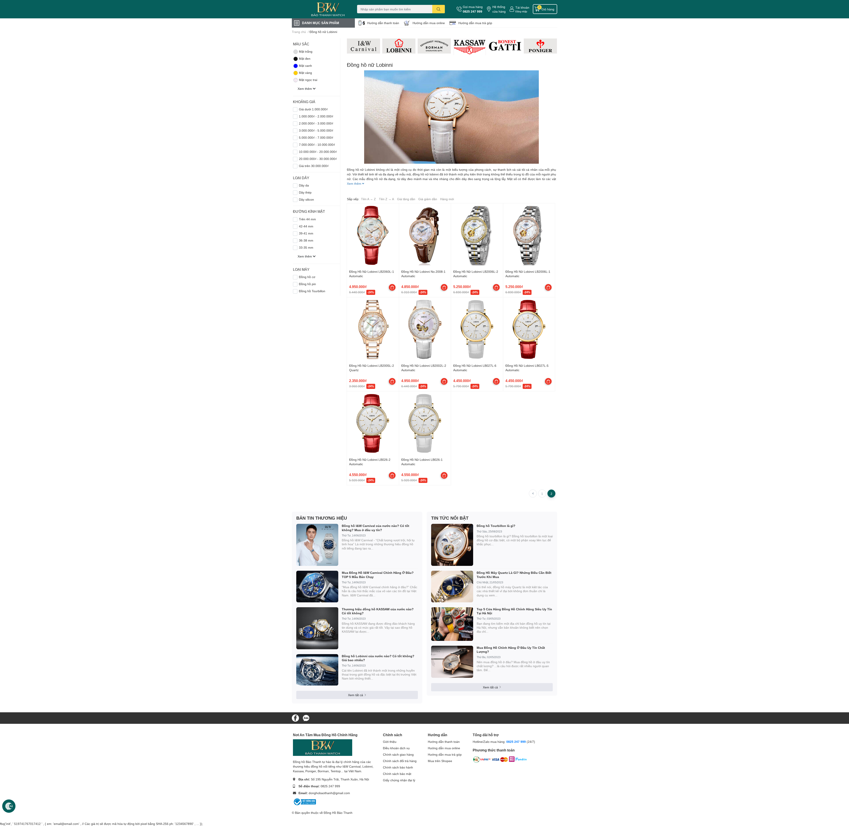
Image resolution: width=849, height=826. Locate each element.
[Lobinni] (398, 46)
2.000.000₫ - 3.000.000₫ (316, 123)
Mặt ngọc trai (308, 80)
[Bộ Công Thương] (304, 801)
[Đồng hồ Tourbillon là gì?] (452, 545)
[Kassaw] (469, 46)
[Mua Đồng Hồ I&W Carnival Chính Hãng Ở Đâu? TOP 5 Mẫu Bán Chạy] (317, 586)
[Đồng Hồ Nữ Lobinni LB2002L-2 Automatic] (425, 329)
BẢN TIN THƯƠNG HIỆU (321, 518)
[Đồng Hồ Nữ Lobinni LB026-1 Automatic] (425, 423)
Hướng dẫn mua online (429, 23)
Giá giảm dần (427, 199)
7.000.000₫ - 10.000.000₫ (317, 144)
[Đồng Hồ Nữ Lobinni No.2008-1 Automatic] (425, 235)
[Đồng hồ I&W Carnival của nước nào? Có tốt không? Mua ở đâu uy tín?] (317, 545)
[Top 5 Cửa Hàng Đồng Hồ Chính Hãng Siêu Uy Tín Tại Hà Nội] (452, 624)
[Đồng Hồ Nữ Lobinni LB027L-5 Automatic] (529, 329)
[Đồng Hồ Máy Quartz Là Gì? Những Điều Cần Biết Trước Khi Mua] (452, 586)
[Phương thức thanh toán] (500, 760)
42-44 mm (306, 226)
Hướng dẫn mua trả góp (475, 23)
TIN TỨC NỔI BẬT (449, 518)
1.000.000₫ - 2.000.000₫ (316, 116)
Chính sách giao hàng (398, 754)
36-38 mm (306, 240)
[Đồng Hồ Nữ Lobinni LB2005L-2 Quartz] (373, 329)
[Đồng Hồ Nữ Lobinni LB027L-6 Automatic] (477, 329)
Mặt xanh (305, 65)
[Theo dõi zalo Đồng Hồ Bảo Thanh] (306, 718)
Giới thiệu (389, 741)
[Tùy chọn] (392, 287)
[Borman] (434, 46)
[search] (438, 9)
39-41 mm (306, 233)
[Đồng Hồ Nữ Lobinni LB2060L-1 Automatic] (373, 235)
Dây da (304, 185)
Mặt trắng (305, 51)
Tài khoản (522, 7)
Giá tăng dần (406, 199)
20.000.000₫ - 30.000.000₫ (318, 159)
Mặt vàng (305, 73)
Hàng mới (447, 199)
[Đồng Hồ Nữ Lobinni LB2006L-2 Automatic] (477, 235)
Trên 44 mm (307, 219)
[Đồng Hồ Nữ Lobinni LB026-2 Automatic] (373, 423)
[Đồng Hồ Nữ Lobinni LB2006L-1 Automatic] (529, 235)
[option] (363, 46)
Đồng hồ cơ (307, 277)
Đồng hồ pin (307, 284)
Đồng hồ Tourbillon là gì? (496, 526)
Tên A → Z (368, 199)
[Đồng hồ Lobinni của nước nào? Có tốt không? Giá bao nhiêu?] (317, 670)
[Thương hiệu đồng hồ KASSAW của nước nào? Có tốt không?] (317, 628)
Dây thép (305, 192)
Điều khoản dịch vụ (396, 748)
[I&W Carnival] (363, 46)
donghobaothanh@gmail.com (329, 793)
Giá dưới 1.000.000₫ (313, 109)
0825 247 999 (472, 11)
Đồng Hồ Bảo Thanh (338, 812)
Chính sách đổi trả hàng (400, 761)
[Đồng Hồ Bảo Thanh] (319, 9)
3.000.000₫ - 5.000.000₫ (316, 130)
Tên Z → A (386, 199)
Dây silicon (306, 199)
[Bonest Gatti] (505, 45)
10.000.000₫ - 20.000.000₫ (318, 152)
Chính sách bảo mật (397, 774)
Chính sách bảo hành (398, 767)
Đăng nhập (521, 11)
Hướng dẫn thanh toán (383, 23)
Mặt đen (304, 58)
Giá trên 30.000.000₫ (314, 166)
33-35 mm (306, 247)
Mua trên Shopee (440, 761)
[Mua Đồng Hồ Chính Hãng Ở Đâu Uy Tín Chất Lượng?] (452, 662)
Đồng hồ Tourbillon (312, 291)
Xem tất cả (355, 695)
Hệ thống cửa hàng (499, 9)
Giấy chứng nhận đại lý (399, 780)
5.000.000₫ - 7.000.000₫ (316, 137)
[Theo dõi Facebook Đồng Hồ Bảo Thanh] (295, 718)
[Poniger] (540, 46)
